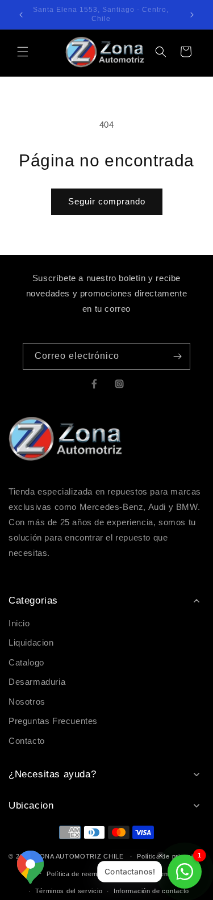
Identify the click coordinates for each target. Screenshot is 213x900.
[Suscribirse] (177, 356)
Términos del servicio (69, 891)
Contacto (27, 741)
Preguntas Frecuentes (53, 721)
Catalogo (26, 662)
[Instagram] (119, 383)
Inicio (19, 623)
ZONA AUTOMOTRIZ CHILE (79, 856)
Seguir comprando (106, 201)
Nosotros (27, 701)
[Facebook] (94, 383)
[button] (22, 51)
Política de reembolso (80, 873)
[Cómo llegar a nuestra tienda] (30, 867)
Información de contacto (151, 891)
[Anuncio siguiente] (191, 14)
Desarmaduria (37, 681)
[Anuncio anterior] (21, 14)
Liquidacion (31, 642)
